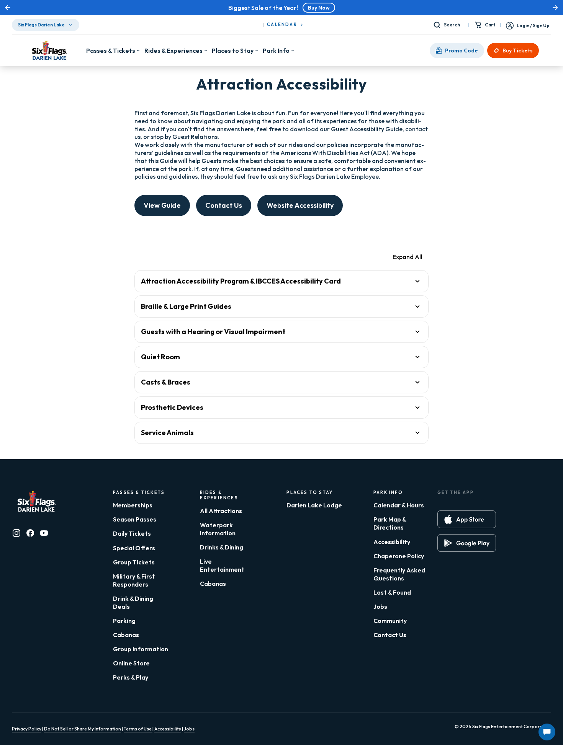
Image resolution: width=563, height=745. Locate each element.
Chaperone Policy (398, 556)
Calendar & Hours (398, 505)
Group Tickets (134, 562)
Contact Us (223, 205)
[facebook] (30, 533)
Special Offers (134, 548)
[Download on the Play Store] (466, 543)
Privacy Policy (26, 729)
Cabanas (126, 635)
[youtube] (44, 533)
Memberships (132, 505)
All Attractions (221, 511)
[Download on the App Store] (466, 519)
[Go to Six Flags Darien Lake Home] (49, 50)
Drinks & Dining (221, 547)
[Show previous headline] (7, 7)
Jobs (380, 606)
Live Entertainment (222, 565)
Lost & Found (392, 592)
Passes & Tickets (110, 50)
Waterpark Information (218, 529)
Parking (124, 620)
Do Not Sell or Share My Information (82, 729)
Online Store (131, 663)
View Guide (162, 205)
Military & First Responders (134, 580)
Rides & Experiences (173, 50)
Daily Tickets (132, 533)
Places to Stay (233, 50)
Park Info (276, 50)
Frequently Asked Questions (399, 574)
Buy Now (319, 7)
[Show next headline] (555, 7)
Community (390, 620)
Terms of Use (138, 729)
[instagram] (16, 533)
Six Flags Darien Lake (41, 25)
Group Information (140, 649)
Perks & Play (130, 677)
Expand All (407, 257)
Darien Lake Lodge (314, 505)
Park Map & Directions (389, 523)
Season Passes (134, 519)
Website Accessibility (300, 205)
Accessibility (391, 542)
